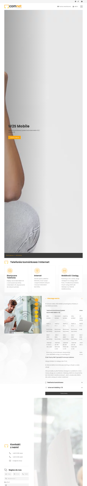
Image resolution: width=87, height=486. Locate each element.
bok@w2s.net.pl (17, 461)
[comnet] (12, 6)
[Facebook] (82, 1)
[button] (81, 6)
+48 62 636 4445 (18, 457)
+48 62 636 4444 (18, 453)
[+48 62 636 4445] (11, 457)
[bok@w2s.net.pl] (11, 461)
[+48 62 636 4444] (11, 453)
